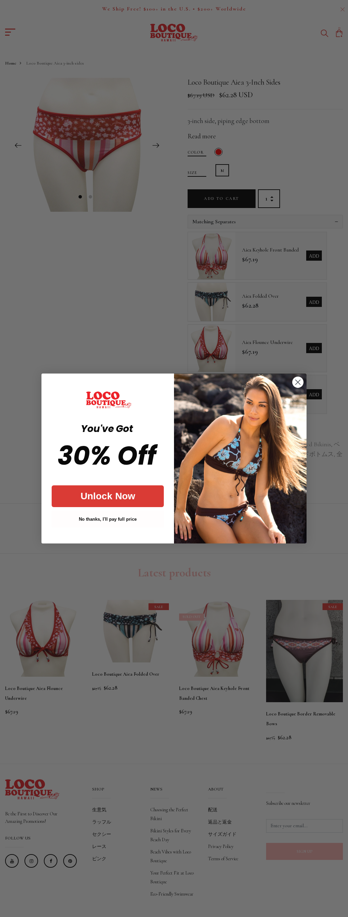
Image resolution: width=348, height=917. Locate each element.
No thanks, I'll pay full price (108, 519)
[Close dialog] (298, 382)
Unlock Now (108, 496)
